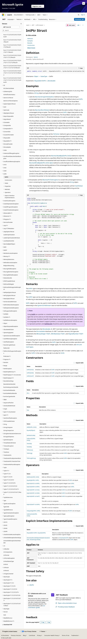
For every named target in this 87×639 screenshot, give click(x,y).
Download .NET (79, 19)
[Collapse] (21, 23)
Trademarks (74, 635)
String (36, 93)
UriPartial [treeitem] (6, 570)
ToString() (29, 453)
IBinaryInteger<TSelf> (43, 334)
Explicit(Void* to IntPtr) (33, 504)
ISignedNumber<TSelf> (75, 334)
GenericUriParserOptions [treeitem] (10, 101)
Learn (27, 25)
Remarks (29, 43)
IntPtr (44, 81)
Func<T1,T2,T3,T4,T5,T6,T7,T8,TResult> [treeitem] (12, 36)
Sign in (83, 14)
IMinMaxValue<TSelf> (58, 334)
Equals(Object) (31, 430)
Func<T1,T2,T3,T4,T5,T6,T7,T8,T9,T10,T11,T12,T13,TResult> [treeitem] (12, 61)
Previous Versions (16, 635)
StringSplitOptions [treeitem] (8, 436)
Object (36, 76)
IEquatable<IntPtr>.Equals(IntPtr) (36, 533)
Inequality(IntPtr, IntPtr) (33, 511)
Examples (30, 41)
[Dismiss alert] (83, 3)
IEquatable (37, 81)
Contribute (32, 635)
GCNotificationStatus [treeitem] (9, 94)
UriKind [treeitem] (5, 564)
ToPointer (56, 134)
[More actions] (82, 25)
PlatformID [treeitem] (6, 348)
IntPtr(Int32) (30, 369)
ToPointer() (30, 450)
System (36, 57)
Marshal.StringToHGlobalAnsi (44, 97)
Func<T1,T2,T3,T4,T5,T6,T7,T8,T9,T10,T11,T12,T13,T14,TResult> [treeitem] (12, 67)
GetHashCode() (31, 435)
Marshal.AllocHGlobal (42, 110)
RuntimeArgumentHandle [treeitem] (10, 387)
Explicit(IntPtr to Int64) (33, 493)
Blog (24, 635)
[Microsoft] (3, 15)
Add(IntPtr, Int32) (31, 427)
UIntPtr (31, 585)
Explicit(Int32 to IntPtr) (33, 483)
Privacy (39, 635)
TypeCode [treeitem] (6, 507)
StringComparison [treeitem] (8, 430)
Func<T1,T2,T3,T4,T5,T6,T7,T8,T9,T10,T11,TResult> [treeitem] (12, 51)
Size (28, 410)
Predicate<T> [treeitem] (7, 356)
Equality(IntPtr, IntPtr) (33, 480)
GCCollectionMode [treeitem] (8, 88)
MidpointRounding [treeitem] (8, 265)
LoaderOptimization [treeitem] (9, 234)
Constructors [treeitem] (8, 180)
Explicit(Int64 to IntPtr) (33, 486)
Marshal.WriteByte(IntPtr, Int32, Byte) (41, 163)
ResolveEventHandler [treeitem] (9, 384)
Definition (30, 38)
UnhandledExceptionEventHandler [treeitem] (12, 542)
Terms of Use (65, 635)
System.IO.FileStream (44, 305)
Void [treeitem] (4, 615)
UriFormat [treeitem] (6, 555)
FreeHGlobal (79, 186)
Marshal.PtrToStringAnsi (50, 180)
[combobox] (11, 27)
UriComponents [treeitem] (7, 552)
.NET (33, 25)
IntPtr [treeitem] (6, 177)
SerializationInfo (63, 538)
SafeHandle (48, 324)
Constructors (31, 45)
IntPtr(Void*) (30, 376)
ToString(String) (31, 458)
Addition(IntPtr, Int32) (33, 477)
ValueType (44, 76)
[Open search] (78, 14)
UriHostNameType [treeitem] (8, 561)
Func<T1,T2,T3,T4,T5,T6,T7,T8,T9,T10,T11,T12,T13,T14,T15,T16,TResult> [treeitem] (12, 80)
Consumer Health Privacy (51, 635)
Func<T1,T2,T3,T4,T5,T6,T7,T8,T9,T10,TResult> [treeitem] (12, 46)
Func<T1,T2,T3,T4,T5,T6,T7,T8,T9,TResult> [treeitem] (12, 41)
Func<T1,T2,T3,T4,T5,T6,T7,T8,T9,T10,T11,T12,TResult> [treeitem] (12, 56)
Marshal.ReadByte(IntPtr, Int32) (61, 156)
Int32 (62, 353)
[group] (55, 71)
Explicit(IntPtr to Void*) (33, 496)
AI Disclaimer (5, 635)
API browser (39, 25)
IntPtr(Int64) (30, 373)
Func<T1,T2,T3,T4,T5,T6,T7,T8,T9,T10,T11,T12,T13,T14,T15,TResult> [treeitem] (12, 73)
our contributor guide (36, 606)
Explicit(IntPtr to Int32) (33, 490)
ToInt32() (29, 443)
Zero (28, 393)
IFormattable (40, 331)
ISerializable (51, 81)
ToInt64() (29, 447)
